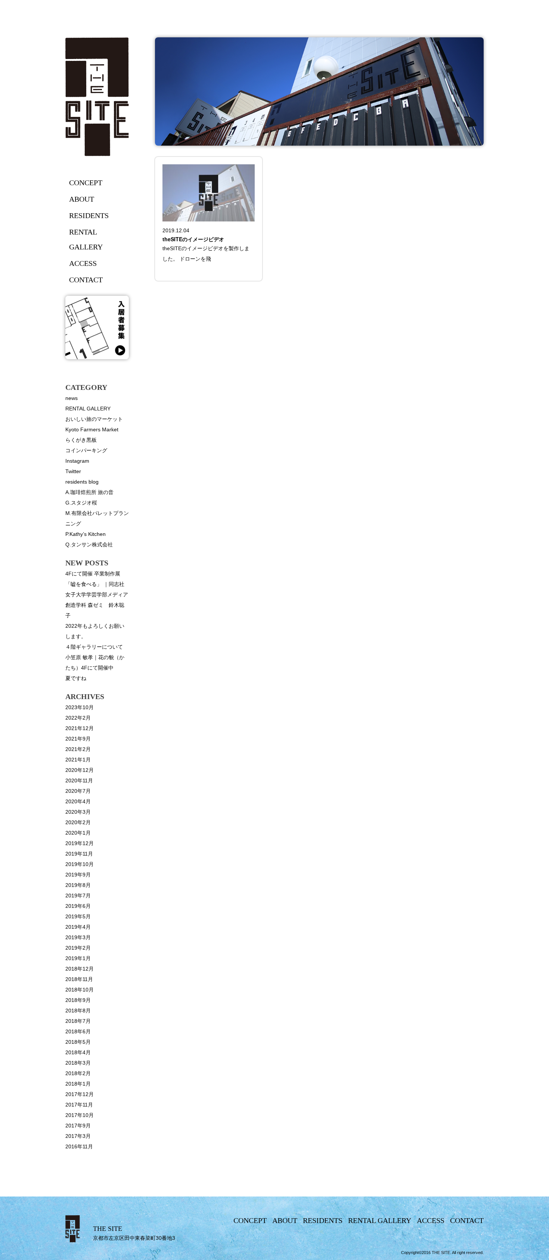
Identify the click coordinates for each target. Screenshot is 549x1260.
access (83, 263)
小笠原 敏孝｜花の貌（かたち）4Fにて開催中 (94, 662)
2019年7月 (78, 896)
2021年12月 (79, 728)
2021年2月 (78, 749)
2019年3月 (78, 937)
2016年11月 (79, 1146)
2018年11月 (79, 979)
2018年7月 (78, 1021)
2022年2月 (78, 718)
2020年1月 (78, 833)
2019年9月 (78, 875)
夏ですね (75, 678)
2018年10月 (79, 990)
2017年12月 (79, 1094)
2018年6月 (78, 1031)
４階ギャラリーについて (94, 647)
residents (89, 215)
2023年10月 (79, 707)
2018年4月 (78, 1052)
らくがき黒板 (81, 440)
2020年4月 (78, 801)
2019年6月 (78, 906)
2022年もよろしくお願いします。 (94, 631)
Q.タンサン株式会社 (89, 544)
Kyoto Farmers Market (91, 429)
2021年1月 (78, 760)
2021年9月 (78, 739)
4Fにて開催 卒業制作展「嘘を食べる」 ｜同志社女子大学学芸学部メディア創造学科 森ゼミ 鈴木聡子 (96, 594)
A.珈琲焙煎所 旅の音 (89, 492)
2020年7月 (78, 791)
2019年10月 (79, 864)
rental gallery (86, 239)
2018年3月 (78, 1063)
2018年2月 (78, 1073)
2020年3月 (78, 812)
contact (86, 280)
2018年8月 (78, 1011)
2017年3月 (78, 1136)
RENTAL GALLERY (88, 409)
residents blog (82, 482)
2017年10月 (79, 1115)
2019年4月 (78, 927)
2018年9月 (78, 1000)
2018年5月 (78, 1042)
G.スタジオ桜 (81, 503)
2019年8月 (78, 885)
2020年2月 (78, 822)
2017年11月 (79, 1105)
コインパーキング (86, 450)
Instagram (77, 461)
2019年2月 (78, 948)
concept (85, 183)
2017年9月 (78, 1126)
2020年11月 (79, 780)
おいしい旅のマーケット (94, 419)
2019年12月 (79, 843)
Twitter (73, 471)
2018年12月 (79, 969)
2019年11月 (79, 854)
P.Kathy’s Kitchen (85, 534)
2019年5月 (78, 916)
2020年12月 (79, 770)
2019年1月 (78, 958)
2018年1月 (78, 1084)
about (81, 199)
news (71, 398)
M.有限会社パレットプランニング (97, 518)
